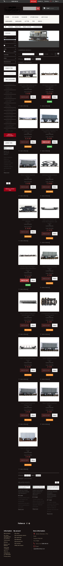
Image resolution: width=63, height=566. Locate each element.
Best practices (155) (9, 130)
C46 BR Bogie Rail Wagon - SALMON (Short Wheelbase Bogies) (28, 268)
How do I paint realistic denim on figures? (23, 492)
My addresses (18, 539)
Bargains (18, 21)
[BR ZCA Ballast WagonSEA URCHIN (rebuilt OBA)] (28, 302)
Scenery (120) (9, 115)
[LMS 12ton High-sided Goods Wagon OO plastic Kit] (28, 73)
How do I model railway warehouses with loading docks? (52, 494)
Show (37, 54)
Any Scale (44, 17)
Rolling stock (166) (8, 105)
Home (7, 17)
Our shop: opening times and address (7, 537)
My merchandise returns (20, 535)
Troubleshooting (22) (11, 109)
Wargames (8, 21)
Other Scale (34, 17)
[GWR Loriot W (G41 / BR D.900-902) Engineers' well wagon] (49, 208)
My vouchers (18, 543)
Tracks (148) (9, 117)
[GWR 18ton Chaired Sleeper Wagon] (28, 347)
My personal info (19, 541)
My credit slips (18, 537)
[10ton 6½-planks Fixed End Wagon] (28, 437)
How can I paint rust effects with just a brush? (38, 493)
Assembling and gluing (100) (9, 101)
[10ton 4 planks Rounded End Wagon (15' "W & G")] (49, 118)
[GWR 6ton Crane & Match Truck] (49, 163)
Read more (6, 172)
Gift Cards (33, 1)
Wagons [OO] (18, 26)
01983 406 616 (45, 543)
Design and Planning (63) (8, 96)
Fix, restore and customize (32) (9, 126)
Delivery (6, 542)
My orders (17, 533)
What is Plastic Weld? (6, 153)
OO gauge (15, 17)
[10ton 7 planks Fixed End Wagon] (49, 392)
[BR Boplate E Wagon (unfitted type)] (28, 118)
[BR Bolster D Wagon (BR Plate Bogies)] (49, 73)
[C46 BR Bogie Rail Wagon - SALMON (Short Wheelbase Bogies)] (28, 255)
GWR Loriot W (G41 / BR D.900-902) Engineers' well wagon (49, 221)
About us (6, 550)
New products (7, 533)
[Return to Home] (5, 27)
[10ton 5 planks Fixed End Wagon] (49, 255)
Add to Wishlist (24, 106)
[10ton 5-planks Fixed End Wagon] (28, 163)
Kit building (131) (10, 84)
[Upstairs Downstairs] (12, 9)
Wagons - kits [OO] (27, 26)
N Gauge (24, 17)
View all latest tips (9, 189)
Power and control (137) (8, 121)
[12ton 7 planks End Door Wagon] (49, 347)
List (58, 55)
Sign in (56, 1)
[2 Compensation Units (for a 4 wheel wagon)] (49, 302)
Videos (40, 21)
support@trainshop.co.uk (39, 548)
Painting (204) (9, 112)
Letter (27, 21)
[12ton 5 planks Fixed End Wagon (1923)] (28, 392)
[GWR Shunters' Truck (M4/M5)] (28, 208)
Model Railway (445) (8, 92)
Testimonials (7, 540)
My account (17, 531)
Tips (33, 21)
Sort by (20, 54)
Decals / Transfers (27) (8, 87)
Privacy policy (7, 556)
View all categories (9, 135)
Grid (55, 55)
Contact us (40, 1)
